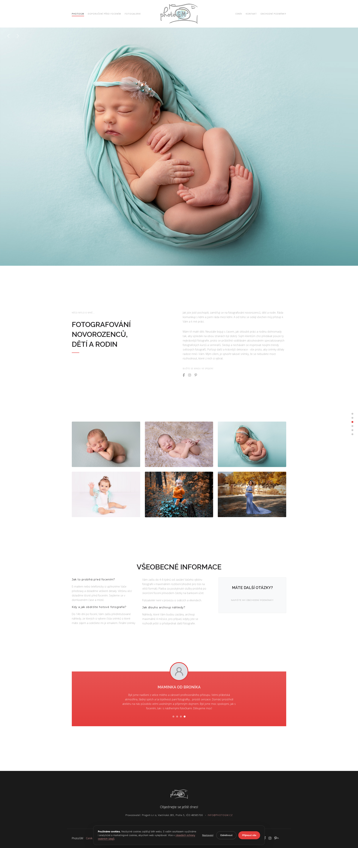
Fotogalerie (133, 13)
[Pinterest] (195, 375)
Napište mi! (238, 600)
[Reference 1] (173, 716)
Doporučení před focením (104, 13)
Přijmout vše (249, 835)
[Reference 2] (177, 716)
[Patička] (352, 434)
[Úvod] (352, 414)
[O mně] (352, 418)
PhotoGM (77, 838)
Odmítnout (226, 835)
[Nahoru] (278, 838)
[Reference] (352, 430)
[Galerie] (352, 422)
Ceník (238, 13)
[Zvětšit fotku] (106, 444)
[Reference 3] (181, 716)
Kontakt (251, 13)
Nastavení (207, 835)
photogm (78, 13)
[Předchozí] (8, 36)
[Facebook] (184, 375)
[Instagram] (189, 375)
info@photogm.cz (220, 815)
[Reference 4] (185, 716)
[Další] (17, 36)
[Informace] (352, 426)
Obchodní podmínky (273, 13)
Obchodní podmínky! (260, 600)
